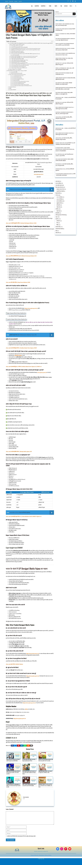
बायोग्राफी (58, 205)
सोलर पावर (58, 211)
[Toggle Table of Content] (51, 42)
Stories (35, 851)
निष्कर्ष (10, 88)
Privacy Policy (11, 1)
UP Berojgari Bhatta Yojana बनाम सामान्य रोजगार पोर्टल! (20, 65)
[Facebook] (68, 1)
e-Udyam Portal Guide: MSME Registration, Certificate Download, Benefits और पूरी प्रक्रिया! (65, 149)
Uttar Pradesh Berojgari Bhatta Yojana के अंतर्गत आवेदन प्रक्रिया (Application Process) (25, 53)
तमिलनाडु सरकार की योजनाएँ (60, 215)
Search (57, 11)
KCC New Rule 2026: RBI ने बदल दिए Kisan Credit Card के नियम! (28, 760)
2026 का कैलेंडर (59, 199)
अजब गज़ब (65, 6)
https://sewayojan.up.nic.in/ (31, 308)
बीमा (57, 222)
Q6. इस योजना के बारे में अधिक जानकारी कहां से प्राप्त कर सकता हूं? (20, 81)
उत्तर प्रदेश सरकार (59, 185)
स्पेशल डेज (58, 207)
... (24, 798)
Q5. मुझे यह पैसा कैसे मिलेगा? (15, 80)
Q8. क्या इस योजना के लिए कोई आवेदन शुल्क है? (18, 83)
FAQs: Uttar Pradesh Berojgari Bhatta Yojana (17, 74)
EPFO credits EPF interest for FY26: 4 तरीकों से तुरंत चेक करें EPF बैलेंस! (13, 760)
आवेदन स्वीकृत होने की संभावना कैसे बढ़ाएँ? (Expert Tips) (20, 60)
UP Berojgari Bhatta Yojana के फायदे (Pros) (19, 66)
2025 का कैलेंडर (59, 197)
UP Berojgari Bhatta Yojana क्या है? (17, 45)
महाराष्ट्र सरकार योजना (60, 189)
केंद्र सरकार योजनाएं (59, 187)
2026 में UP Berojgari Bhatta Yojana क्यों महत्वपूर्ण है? (19, 47)
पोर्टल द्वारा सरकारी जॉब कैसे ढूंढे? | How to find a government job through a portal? (24, 56)
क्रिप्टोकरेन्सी (58, 193)
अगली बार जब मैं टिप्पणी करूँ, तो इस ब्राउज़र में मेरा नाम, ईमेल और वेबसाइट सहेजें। (21, 836)
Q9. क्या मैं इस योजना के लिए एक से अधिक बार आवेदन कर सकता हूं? (20, 84)
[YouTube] (75, 1)
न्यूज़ (31, 6)
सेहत (61, 6)
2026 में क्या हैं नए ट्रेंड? (14, 72)
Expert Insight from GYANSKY (15, 69)
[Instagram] (70, 1)
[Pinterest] (73, 1)
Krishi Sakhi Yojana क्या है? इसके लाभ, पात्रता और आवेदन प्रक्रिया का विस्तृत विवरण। (29, 772)
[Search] (74, 14)
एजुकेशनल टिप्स (59, 203)
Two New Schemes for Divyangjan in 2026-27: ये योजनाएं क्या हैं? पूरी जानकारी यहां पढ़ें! (13, 786)
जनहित (50, 6)
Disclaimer (15, 1)
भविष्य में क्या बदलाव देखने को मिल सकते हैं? (16, 73)
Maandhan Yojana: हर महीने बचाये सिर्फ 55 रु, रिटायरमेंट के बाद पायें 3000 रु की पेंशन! (45, 786)
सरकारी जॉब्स (37, 6)
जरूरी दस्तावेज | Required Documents (17, 51)
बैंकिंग (57, 224)
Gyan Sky (42, 858)
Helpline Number (12, 87)
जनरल (71, 6)
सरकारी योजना (43, 6)
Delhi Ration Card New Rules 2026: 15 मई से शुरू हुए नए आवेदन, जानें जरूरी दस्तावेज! (13, 772)
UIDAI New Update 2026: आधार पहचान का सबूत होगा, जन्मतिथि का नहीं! (45, 771)
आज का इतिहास (58, 183)
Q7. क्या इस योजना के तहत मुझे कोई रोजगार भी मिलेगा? (19, 82)
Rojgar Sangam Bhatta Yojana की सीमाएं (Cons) (19, 67)
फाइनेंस (56, 6)
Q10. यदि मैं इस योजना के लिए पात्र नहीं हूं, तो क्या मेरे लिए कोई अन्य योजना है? (22, 85)
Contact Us (20, 1)
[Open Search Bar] (75, 6)
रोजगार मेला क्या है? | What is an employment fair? (20, 62)
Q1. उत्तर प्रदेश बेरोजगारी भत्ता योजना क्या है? (17, 75)
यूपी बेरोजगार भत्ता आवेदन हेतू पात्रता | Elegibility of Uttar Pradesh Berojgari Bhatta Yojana (25, 49)
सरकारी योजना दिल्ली (60, 191)
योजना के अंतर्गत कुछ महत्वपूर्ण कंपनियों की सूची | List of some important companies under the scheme (28, 63)
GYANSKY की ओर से (12, 89)
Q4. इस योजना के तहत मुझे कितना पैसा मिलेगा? (18, 79)
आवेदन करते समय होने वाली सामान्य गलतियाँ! (18, 58)
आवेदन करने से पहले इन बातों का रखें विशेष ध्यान (17, 52)
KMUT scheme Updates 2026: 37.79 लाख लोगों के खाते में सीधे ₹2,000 (28, 785)
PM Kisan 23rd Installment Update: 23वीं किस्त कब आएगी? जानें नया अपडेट (46, 760)
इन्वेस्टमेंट (58, 220)
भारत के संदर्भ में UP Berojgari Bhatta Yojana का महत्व (17, 70)
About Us (6, 1)
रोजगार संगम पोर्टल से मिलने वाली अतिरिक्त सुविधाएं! (19, 61)
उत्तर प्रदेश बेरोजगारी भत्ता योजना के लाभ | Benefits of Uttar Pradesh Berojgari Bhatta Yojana (25, 48)
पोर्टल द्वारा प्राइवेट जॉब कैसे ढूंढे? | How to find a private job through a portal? (23, 57)
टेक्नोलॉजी (57, 213)
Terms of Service (34, 855)
